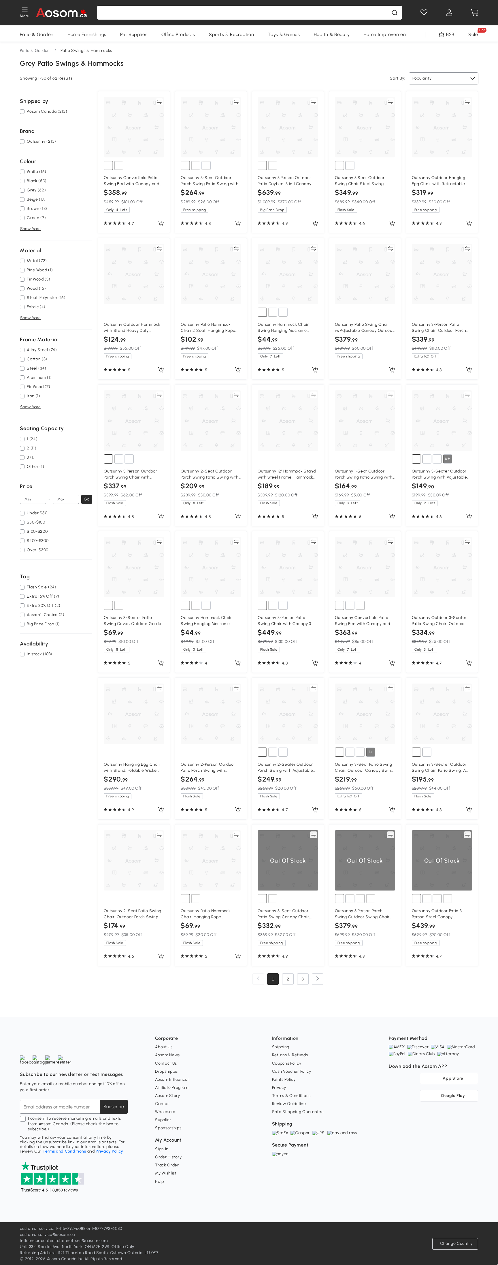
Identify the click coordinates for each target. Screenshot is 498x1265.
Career (162, 1103)
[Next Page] (317, 979)
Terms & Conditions (291, 1095)
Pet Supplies (133, 34)
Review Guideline (289, 1103)
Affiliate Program (171, 1087)
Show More (30, 229)
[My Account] (449, 12)
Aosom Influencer (172, 1079)
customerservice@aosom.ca (47, 1234)
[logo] (61, 12)
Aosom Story (167, 1095)
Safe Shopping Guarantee (298, 1111)
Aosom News (167, 1055)
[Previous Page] (258, 979)
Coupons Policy (286, 1063)
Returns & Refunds (290, 1055)
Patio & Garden (37, 34)
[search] (394, 13)
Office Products (178, 34)
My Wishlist (166, 1173)
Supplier (163, 1119)
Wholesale (165, 1111)
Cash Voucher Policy (291, 1071)
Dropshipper (167, 1071)
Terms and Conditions (64, 1151)
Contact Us (166, 1063)
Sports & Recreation (231, 34)
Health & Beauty (332, 34)
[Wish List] (423, 12)
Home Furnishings (86, 34)
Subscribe (113, 1106)
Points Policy (284, 1079)
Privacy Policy (109, 1151)
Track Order (167, 1165)
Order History (168, 1157)
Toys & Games (284, 34)
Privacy (279, 1087)
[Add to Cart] (161, 223)
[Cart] (474, 12)
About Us (164, 1046)
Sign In (162, 1149)
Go (86, 499)
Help (159, 1181)
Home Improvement (385, 34)
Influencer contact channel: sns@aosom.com (64, 1240)
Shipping (281, 1046)
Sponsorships (168, 1127)
